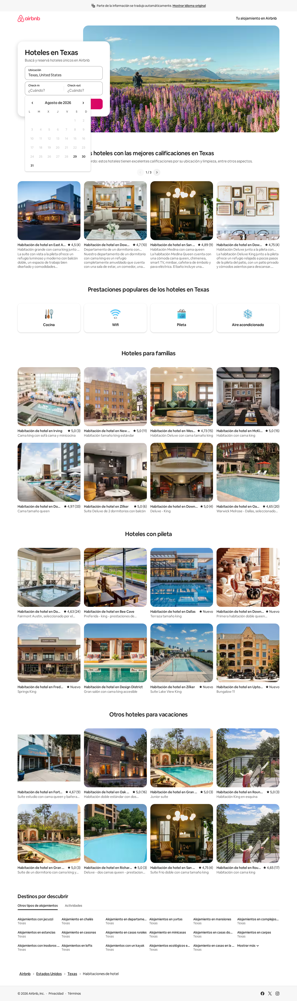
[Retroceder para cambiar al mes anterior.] (32, 103)
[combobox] (63, 75)
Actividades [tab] (73, 906)
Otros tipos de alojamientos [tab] (38, 906)
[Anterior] (140, 172)
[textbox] (44, 90)
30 (84, 157)
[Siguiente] (156, 172)
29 (75, 157)
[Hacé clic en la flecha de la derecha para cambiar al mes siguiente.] (83, 103)
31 (32, 166)
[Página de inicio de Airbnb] (29, 18)
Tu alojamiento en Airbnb (256, 18)
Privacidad (56, 994)
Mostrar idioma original (189, 6)
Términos (74, 994)
